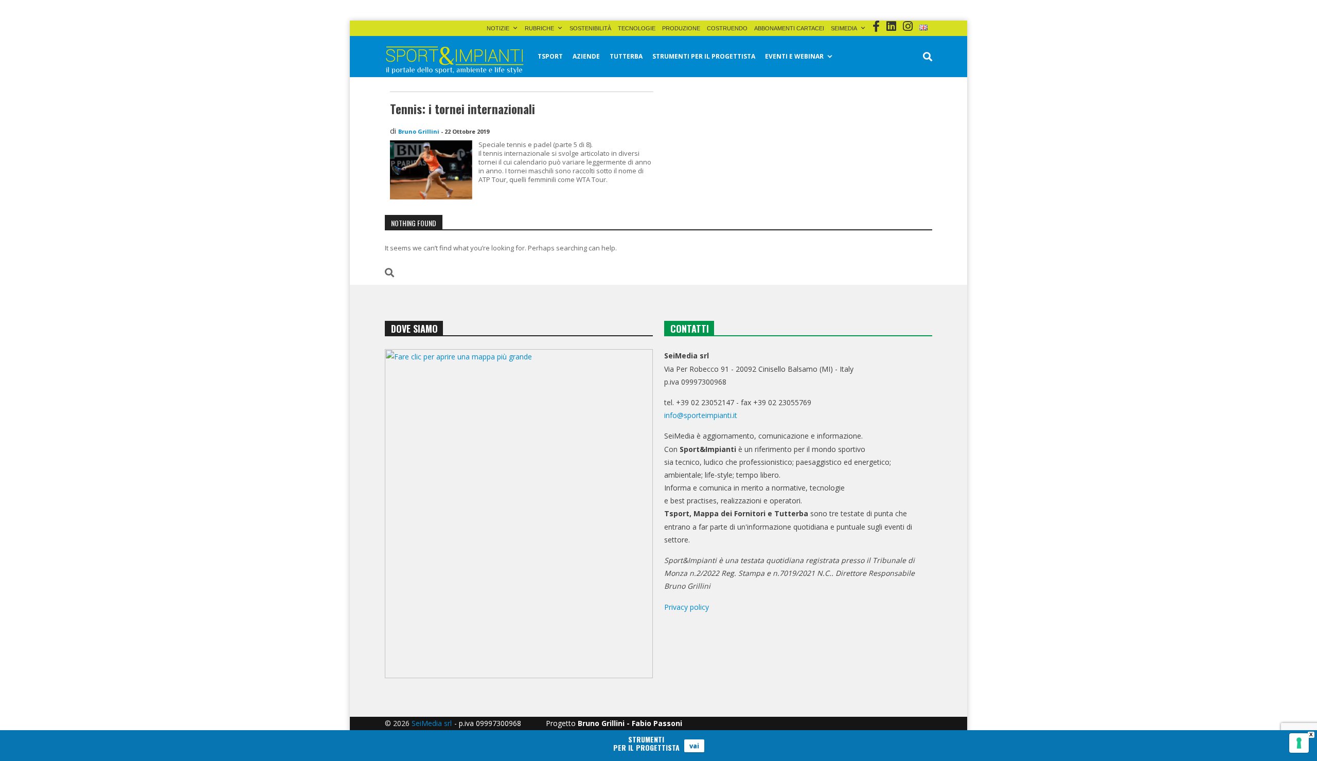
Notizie (498, 28)
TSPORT (550, 56)
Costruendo (727, 28)
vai (694, 745)
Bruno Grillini (418, 131)
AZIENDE (586, 56)
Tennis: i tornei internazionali (462, 109)
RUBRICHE (539, 28)
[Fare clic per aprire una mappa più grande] (519, 513)
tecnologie (636, 28)
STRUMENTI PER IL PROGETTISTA (703, 56)
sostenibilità (590, 28)
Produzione (681, 28)
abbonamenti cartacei (789, 28)
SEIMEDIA (844, 28)
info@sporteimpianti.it (700, 415)
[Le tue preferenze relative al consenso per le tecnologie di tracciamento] (1299, 743)
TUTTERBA (626, 56)
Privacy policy (686, 607)
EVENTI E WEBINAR (794, 56)
